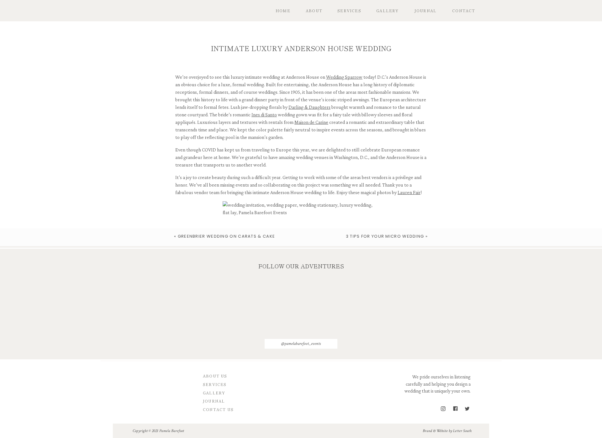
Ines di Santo (264, 114)
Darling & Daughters (309, 107)
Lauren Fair (409, 192)
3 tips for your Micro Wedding (385, 236)
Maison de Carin (310, 122)
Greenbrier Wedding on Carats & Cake (226, 236)
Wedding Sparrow (344, 77)
